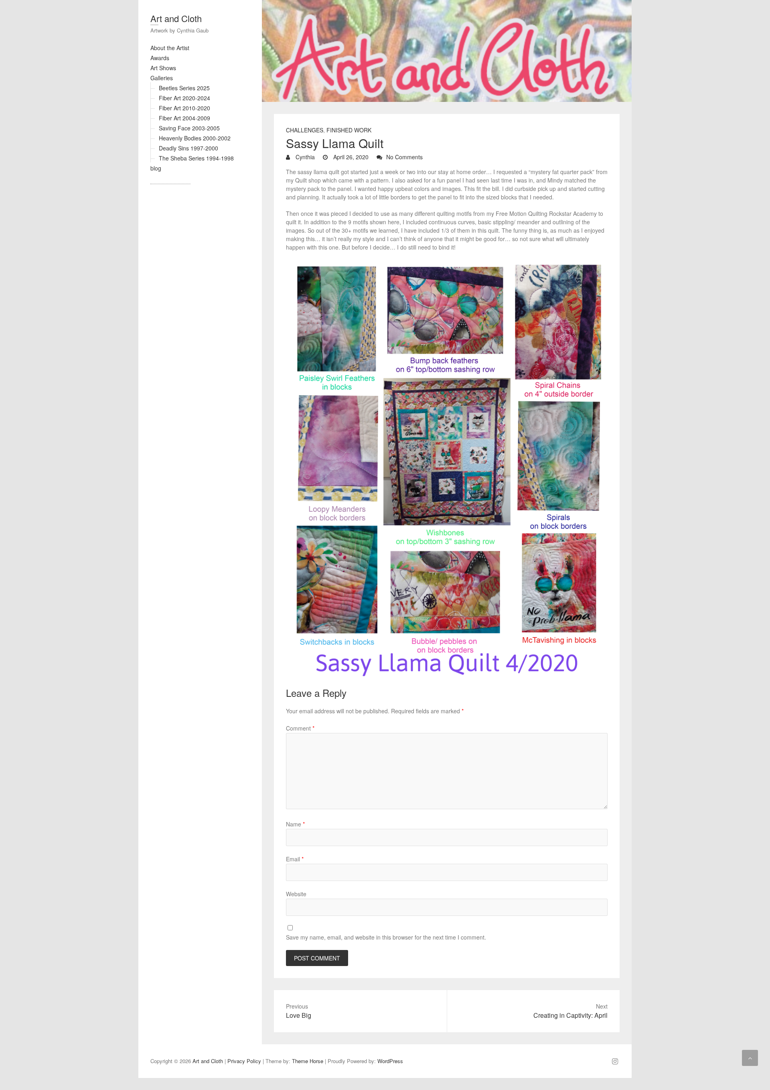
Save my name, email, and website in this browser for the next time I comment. (386, 937)
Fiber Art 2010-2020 (184, 108)
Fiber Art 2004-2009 (184, 118)
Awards (159, 58)
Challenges (304, 130)
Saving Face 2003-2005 (189, 128)
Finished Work (348, 130)
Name (295, 824)
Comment (300, 728)
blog (155, 168)
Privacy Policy (244, 1061)
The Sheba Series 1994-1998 (196, 158)
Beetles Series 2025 (184, 88)
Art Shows (163, 68)
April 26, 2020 (350, 157)
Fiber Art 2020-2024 (184, 98)
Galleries (161, 78)
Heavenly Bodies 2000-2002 (195, 138)
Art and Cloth (176, 18)
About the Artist (169, 48)
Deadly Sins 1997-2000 (188, 148)
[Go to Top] (750, 1058)
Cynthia (304, 157)
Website (296, 894)
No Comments (404, 157)
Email (295, 859)
